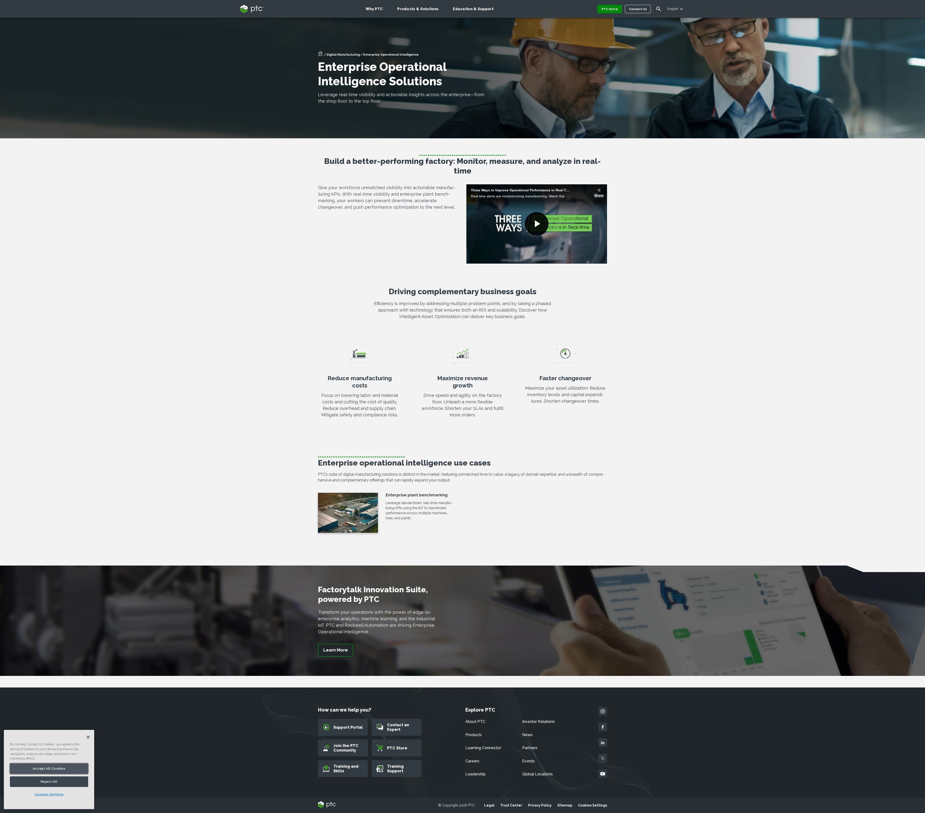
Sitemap (564, 805)
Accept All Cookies (49, 768)
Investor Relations (538, 721)
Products (473, 735)
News (527, 735)
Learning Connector (483, 748)
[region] (49, 769)
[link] (335, 650)
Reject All (49, 781)
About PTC (475, 721)
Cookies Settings (592, 805)
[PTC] (327, 805)
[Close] (88, 737)
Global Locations (537, 774)
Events (528, 761)
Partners (529, 748)
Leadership (475, 774)
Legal (489, 805)
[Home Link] (320, 55)
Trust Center (511, 805)
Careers (472, 761)
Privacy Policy (540, 805)
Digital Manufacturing (343, 54)
